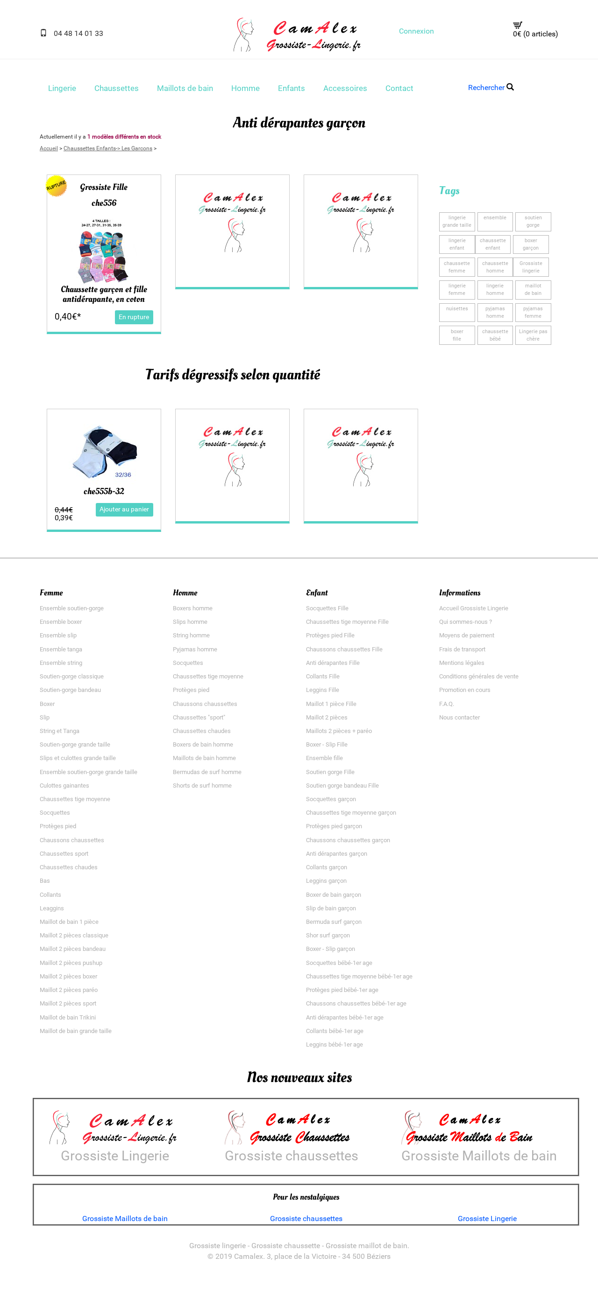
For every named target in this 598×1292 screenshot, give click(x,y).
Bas (45, 880)
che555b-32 (104, 491)
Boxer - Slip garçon (330, 948)
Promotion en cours (465, 689)
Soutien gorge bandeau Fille (342, 785)
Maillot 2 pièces (327, 717)
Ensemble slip (58, 635)
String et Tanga (59, 730)
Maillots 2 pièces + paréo (339, 730)
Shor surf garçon (328, 935)
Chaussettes (116, 88)
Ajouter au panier (124, 509)
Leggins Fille (322, 689)
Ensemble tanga (61, 649)
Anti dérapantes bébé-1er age (345, 1017)
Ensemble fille (324, 757)
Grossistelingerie (531, 267)
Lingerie (62, 88)
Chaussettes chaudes (69, 867)
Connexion (416, 31)
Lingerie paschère (533, 335)
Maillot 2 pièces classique (74, 935)
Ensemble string (61, 662)
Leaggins (52, 908)
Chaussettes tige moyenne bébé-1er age (359, 976)
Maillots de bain (185, 88)
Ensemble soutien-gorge (72, 608)
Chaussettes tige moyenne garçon (351, 812)
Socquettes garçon (331, 799)
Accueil (49, 148)
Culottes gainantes (64, 785)
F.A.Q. (446, 703)
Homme (245, 88)
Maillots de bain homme (204, 757)
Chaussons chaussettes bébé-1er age (356, 1003)
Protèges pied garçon (334, 826)
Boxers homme (193, 608)
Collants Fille (323, 676)
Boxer (47, 703)
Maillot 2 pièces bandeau (73, 948)
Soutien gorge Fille (330, 771)
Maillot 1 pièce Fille (331, 703)
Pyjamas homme (195, 649)
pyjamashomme (495, 312)
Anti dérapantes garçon (336, 853)
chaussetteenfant (493, 244)
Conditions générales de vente (479, 676)
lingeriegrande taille (456, 221)
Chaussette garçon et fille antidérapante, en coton (104, 294)
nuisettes (457, 309)
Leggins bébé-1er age (334, 1044)
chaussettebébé (495, 335)
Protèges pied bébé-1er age (342, 989)
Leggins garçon (326, 880)
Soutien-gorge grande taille (75, 744)
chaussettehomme (495, 267)
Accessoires (345, 88)
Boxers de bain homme (203, 744)
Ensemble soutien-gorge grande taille (88, 771)
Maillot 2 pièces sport (68, 1003)
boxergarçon (531, 244)
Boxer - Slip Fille (327, 744)
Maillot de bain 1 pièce (69, 921)
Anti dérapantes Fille (333, 662)
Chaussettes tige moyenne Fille (347, 621)
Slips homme (190, 621)
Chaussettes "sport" (199, 717)
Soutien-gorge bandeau (70, 689)
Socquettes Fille (327, 608)
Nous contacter (459, 717)
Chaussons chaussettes (72, 840)
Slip (45, 717)
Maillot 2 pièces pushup (71, 962)
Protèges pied (58, 826)
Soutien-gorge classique (72, 676)
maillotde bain (533, 289)
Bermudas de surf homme (207, 771)
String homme (191, 635)
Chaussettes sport (64, 853)
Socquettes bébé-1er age (339, 962)
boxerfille (457, 335)
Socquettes (55, 812)
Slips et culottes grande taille (78, 757)
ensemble (495, 218)
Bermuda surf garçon (334, 921)
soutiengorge (533, 221)
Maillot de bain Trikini (68, 1017)
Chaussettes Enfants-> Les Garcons (108, 148)
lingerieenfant (457, 244)
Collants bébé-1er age (334, 1030)
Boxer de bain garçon (333, 894)
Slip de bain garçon (331, 908)
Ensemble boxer (61, 621)
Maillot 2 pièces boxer (68, 976)
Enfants (291, 88)
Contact (399, 88)
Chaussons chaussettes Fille (344, 649)
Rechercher (487, 87)
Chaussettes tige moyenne (75, 799)
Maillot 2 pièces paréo (69, 989)
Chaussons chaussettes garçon (348, 840)
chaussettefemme (457, 267)
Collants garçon (326, 867)
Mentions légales (461, 662)
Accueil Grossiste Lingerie (473, 608)
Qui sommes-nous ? (465, 621)
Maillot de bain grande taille (76, 1030)
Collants (50, 894)
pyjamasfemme (533, 312)
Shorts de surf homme (202, 785)
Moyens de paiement (466, 635)
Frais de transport (462, 649)
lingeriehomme (495, 289)
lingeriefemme (457, 289)
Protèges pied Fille (330, 635)
